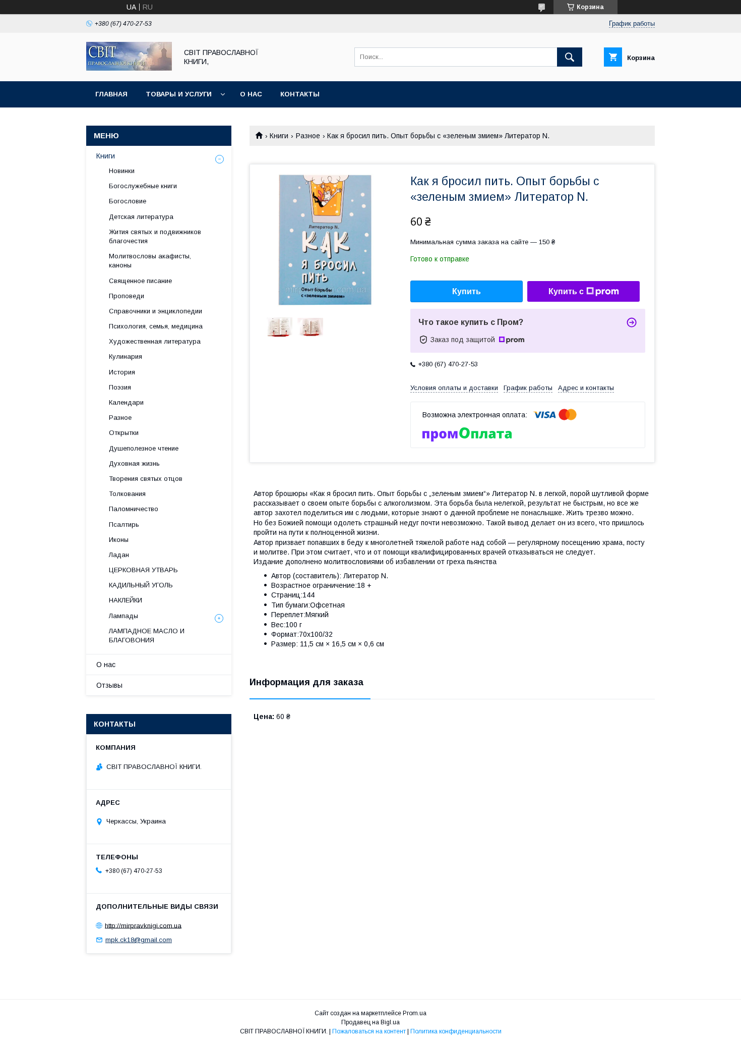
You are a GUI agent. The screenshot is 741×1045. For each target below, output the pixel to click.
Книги (279, 136)
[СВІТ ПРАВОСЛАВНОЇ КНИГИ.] (129, 68)
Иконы (119, 539)
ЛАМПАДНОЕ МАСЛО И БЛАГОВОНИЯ (146, 635)
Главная (111, 94)
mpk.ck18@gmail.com (138, 940)
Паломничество (133, 509)
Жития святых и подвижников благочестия (155, 236)
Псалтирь (124, 524)
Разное (308, 136)
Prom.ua (414, 1013)
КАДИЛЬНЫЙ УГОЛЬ (141, 585)
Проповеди (126, 296)
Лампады (123, 616)
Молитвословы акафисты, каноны (150, 260)
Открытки (124, 432)
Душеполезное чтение (143, 448)
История (122, 372)
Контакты (300, 94)
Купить (466, 291)
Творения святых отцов (145, 478)
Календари (126, 402)
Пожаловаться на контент (369, 1031)
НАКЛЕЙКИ (125, 600)
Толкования (127, 494)
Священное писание (140, 281)
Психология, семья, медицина (156, 326)
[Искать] (569, 57)
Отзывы (109, 685)
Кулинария (125, 356)
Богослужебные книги (143, 186)
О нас (251, 94)
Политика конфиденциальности (456, 1031)
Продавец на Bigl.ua (370, 1022)
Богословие (127, 201)
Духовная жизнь (134, 463)
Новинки (122, 171)
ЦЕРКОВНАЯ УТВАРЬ (143, 570)
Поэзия (120, 387)
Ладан (119, 555)
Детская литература (141, 217)
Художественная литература (155, 341)
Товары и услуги (179, 94)
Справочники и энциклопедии (155, 311)
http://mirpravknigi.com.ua (143, 925)
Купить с (566, 291)
